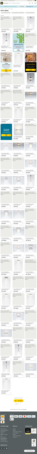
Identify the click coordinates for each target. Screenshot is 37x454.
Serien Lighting (10, 8)
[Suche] (10, 3)
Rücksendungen (3, 439)
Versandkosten (24, 409)
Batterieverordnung (4, 434)
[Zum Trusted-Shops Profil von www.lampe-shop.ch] (30, 431)
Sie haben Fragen (3, 428)
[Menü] (35, 439)
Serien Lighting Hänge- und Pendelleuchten (18, 12)
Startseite (2, 8)
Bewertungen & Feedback (17, 431)
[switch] (34, 445)
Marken (6, 8)
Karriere (14, 434)
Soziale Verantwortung (17, 435)
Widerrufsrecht (3, 437)
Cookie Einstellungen (4, 441)
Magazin (14, 428)
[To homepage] (5, 3)
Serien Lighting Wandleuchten (30, 12)
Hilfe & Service (29, 0)
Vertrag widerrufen (4, 438)
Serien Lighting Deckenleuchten (5, 12)
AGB (1, 435)
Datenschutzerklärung (4, 430)
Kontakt (14, 430)
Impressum (15, 437)
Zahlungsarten (3, 431)
